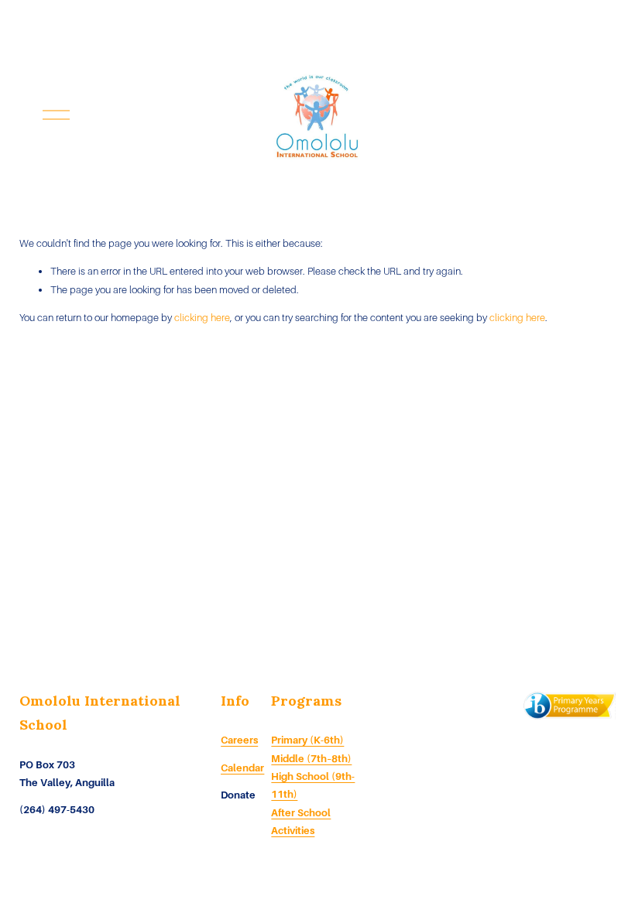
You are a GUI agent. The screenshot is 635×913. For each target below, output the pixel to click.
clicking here (202, 317)
